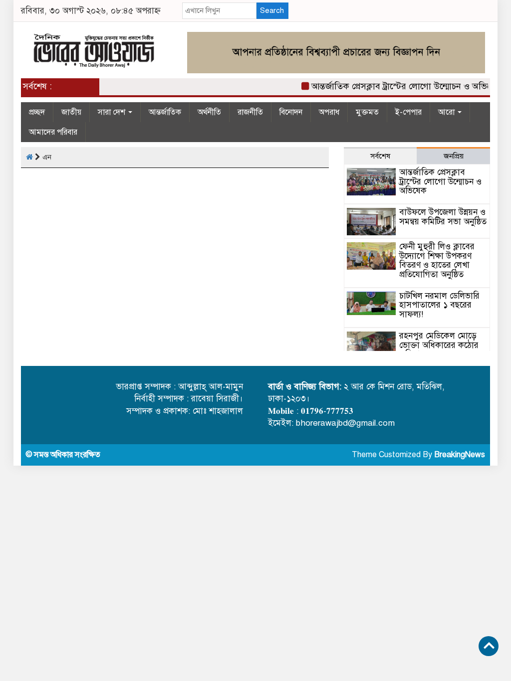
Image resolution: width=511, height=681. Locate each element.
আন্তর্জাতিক (165, 112)
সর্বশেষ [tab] (380, 156)
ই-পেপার (408, 112)
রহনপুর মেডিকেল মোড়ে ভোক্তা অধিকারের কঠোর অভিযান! (439, 345)
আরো (447, 112)
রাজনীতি (250, 112)
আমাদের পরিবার (53, 132)
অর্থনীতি (209, 112)
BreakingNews (459, 455)
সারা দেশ (112, 112)
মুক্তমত (367, 112)
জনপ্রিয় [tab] (454, 156)
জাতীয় (71, 112)
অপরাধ (329, 112)
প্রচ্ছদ (37, 112)
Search (272, 10)
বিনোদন (290, 112)
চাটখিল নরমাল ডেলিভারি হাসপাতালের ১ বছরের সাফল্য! (439, 305)
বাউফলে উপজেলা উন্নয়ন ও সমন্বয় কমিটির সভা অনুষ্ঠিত (443, 217)
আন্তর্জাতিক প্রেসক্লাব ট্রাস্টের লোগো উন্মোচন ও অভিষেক (401, 86)
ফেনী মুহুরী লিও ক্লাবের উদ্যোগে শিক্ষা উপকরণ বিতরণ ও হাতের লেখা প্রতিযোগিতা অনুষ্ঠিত (437, 260)
